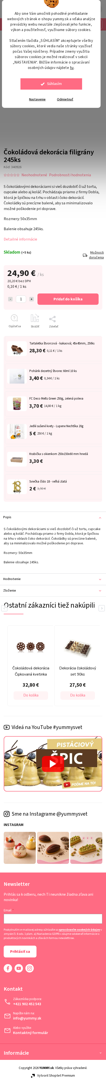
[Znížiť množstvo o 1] (10, 296)
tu (72, 67)
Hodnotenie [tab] (12, 581)
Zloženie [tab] (9, 592)
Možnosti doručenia (92, 252)
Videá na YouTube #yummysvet (47, 728)
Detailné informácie (20, 236)
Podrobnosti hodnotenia (70, 172)
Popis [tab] (7, 514)
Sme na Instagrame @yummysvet (50, 812)
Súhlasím (54, 83)
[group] (60, 667)
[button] (62, 696)
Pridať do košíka (66, 296)
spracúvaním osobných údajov (24, 931)
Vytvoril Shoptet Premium (54, 1077)
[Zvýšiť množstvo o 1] (31, 296)
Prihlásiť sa (20, 953)
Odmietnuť (65, 99)
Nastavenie (37, 99)
